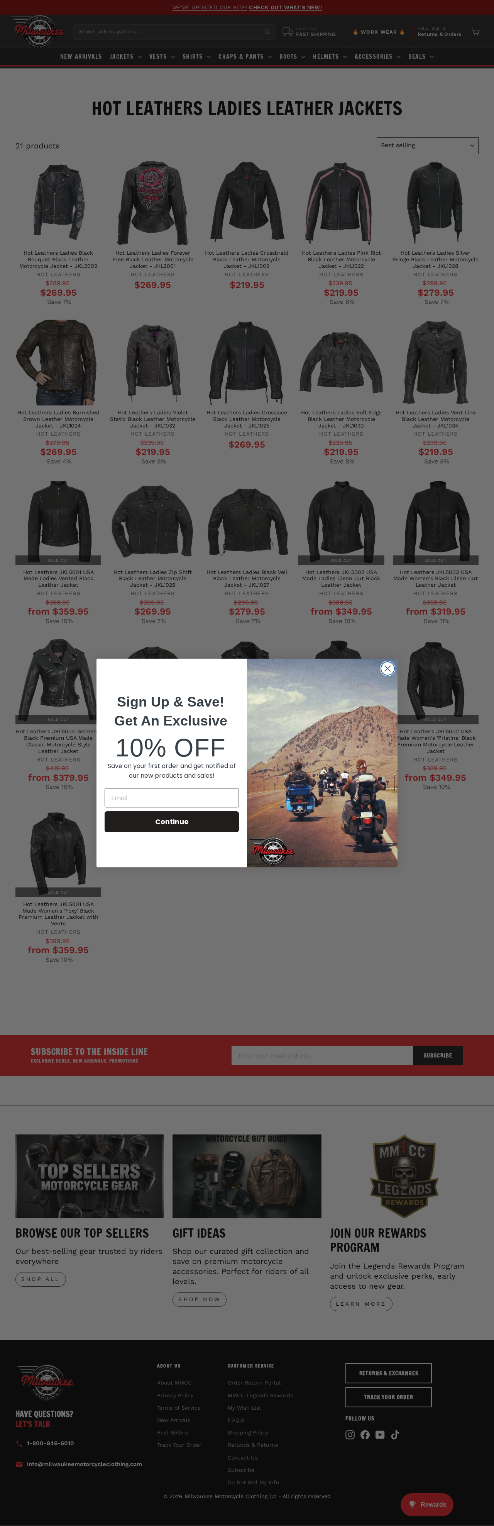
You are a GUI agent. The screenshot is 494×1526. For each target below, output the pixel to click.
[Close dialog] (387, 668)
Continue (172, 821)
